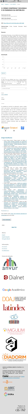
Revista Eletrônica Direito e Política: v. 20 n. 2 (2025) (15, 172)
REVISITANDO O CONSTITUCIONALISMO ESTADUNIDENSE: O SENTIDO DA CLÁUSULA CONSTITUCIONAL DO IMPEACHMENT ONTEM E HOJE (15, 191)
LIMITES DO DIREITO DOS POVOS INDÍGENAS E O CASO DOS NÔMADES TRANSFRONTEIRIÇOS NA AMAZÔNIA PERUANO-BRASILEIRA (15, 185)
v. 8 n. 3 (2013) (13, 4)
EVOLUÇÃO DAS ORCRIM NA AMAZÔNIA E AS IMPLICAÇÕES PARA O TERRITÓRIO (15, 171)
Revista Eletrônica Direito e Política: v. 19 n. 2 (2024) (15, 199)
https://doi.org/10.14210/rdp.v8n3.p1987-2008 (14, 23)
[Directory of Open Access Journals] (8, 385)
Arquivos (6, 4)
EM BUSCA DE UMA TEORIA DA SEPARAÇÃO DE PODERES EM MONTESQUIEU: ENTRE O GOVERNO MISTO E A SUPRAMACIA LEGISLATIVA (15, 149)
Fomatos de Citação (6, 88)
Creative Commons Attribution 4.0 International (13, 377)
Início (2, 4)
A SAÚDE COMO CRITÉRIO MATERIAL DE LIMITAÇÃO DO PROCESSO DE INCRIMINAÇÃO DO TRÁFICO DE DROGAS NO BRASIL (15, 142)
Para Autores (4, 248)
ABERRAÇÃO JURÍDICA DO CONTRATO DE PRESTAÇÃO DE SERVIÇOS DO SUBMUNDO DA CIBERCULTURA (15, 197)
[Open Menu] (1, 1)
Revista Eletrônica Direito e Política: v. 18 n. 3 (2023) (15, 152)
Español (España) (6, 237)
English (3, 235)
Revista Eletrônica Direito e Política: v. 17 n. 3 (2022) (15, 194)
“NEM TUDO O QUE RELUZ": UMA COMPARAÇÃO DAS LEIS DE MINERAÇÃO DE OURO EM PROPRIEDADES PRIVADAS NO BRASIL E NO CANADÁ (15, 163)
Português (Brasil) (6, 239)
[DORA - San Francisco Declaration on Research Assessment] (8, 397)
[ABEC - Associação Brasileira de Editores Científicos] (10, 391)
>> (8, 210)
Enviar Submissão (6, 219)
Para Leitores (4, 246)
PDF (4, 73)
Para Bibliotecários (5, 250)
